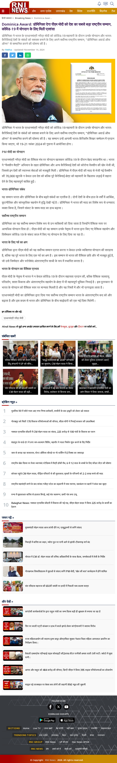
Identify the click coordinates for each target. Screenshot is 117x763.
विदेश (79, 11)
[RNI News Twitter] (58, 709)
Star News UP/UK (80, 742)
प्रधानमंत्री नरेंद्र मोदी (13, 318)
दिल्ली (84, 735)
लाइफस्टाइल (106, 728)
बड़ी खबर (70, 728)
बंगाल (92, 735)
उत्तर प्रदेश (45, 11)
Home (26, 728)
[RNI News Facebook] (51, 709)
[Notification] (99, 5)
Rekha (8, 49)
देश (70, 11)
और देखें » (7, 601)
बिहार (64, 735)
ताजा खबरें (48, 728)
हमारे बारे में (56, 748)
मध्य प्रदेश (74, 735)
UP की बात (63, 742)
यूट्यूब (71, 326)
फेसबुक (63, 326)
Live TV (37, 728)
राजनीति (90, 11)
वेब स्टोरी (59, 728)
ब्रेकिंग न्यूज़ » (9, 402)
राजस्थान (101, 735)
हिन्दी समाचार (7, 18)
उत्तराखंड (60, 11)
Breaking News (23, 18)
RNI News (50, 742)
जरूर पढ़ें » (8, 517)
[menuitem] (34, 11)
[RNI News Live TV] (106, 4)
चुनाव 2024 (82, 728)
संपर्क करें (67, 748)
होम (33, 11)
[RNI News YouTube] (66, 709)
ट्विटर (80, 326)
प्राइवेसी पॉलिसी (81, 748)
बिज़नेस (103, 11)
